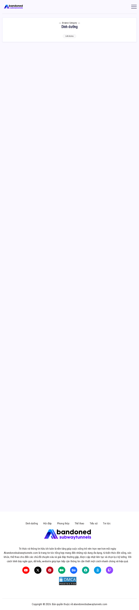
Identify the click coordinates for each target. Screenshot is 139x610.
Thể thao (79, 523)
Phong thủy (63, 523)
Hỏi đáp (47, 523)
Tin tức (106, 523)
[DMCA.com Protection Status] (67, 580)
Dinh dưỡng (32, 523)
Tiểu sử (94, 523)
